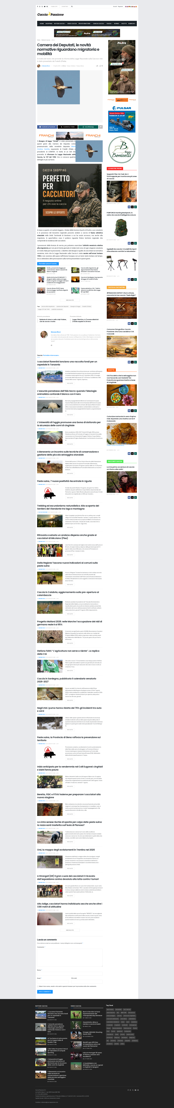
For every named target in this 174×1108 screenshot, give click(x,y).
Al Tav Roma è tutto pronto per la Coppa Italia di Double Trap (57, 1040)
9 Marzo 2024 (87, 1026)
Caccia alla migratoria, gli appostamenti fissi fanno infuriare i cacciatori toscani (90, 269)
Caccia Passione (42, 512)
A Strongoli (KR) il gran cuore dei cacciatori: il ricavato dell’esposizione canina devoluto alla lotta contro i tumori (68, 878)
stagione (132, 1037)
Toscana (120, 1040)
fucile (113, 1031)
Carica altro (70, 300)
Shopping (48, 23)
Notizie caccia (59, 23)
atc (118, 1012)
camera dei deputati (62, 306)
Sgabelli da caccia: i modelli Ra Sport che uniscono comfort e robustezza (121, 250)
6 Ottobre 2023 (88, 1048)
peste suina (130, 1034)
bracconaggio (111, 1015)
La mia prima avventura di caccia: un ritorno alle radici (120, 468)
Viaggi (109, 23)
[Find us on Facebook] (37, 6)
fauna (108, 1028)
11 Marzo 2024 (87, 1018)
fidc (108, 1031)
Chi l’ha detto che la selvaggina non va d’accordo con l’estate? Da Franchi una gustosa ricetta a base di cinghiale (121, 379)
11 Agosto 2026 (51, 801)
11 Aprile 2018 (56, 66)
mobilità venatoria (57, 309)
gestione (119, 1031)
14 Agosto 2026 (51, 569)
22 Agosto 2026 (51, 368)
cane (122, 1022)
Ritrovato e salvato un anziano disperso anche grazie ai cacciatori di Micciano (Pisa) (67, 537)
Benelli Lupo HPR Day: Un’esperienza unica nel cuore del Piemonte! (91, 1044)
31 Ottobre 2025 (86, 281)
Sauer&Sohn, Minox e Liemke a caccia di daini (92, 1023)
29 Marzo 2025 (85, 294)
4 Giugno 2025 (111, 494)
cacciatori (124, 1019)
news (116, 1034)
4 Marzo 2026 (111, 358)
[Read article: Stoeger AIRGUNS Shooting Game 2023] (76, 1035)
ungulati (127, 1040)
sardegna (124, 1037)
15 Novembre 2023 (88, 1036)
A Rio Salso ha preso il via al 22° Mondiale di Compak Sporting (58, 1051)
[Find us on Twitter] (42, 6)
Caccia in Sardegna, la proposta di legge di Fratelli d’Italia (92, 278)
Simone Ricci (46, 66)
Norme (116, 23)
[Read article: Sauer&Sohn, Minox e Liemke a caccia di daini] (76, 1025)
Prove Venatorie (84, 23)
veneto (116, 1044)
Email (39, 978)
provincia (109, 1037)
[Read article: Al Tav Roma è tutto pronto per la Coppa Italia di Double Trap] (40, 1041)
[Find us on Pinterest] (47, 6)
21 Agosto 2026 (51, 397)
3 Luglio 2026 (111, 407)
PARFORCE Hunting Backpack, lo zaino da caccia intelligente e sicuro (121, 214)
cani (128, 1022)
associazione (111, 1012)
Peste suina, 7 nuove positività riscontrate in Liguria (64, 481)
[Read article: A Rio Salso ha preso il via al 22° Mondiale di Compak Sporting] (40, 1052)
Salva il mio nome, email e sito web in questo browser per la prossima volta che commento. (68, 986)
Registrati (120, 6)
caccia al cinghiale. (129, 1015)
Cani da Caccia (98, 23)
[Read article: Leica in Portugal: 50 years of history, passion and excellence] (76, 1056)
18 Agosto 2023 (88, 1069)
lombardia (127, 1031)
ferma (135, 1028)
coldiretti (124, 1025)
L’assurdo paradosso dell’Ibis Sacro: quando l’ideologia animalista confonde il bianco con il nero (67, 392)
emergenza (133, 1025)
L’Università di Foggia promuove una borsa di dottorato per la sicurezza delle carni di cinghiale (69, 424)
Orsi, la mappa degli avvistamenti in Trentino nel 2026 (66, 849)
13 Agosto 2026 (51, 628)
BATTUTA (123, 1012)
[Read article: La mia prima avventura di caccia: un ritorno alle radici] (122, 482)
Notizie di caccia (46, 40)
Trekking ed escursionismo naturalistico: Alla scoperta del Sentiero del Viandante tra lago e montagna (68, 507)
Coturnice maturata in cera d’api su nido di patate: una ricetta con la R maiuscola (121, 418)
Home (42, 23)
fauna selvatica (117, 1028)
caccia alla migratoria (48, 306)
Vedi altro (71, 383)
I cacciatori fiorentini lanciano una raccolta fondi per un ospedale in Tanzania (58, 1014)
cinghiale (109, 1025)
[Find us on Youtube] (44, 6)
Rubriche (131, 23)
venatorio (109, 1044)
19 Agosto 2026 (51, 429)
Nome (39, 970)
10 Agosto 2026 (51, 882)
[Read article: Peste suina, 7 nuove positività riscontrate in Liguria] (50, 493)
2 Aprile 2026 (111, 320)
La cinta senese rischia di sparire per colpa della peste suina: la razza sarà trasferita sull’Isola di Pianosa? (69, 824)
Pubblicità (54, 6)
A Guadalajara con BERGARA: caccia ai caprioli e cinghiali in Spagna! (93, 1065)
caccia (119, 1015)
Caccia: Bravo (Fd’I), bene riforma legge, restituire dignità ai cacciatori (57, 290)
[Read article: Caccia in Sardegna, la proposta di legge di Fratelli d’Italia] (75, 279)
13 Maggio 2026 (51, 285)
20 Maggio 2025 (51, 294)
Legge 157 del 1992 (44, 309)
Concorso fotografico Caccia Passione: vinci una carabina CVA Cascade (120, 331)
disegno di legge (75, 306)
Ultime (53, 40)
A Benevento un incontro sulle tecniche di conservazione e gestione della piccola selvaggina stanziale (68, 453)
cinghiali (117, 1025)
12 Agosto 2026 (51, 714)
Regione (117, 1037)
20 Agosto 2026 (112, 276)
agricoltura (110, 1009)
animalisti (118, 1009)
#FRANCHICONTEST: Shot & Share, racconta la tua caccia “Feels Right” (121, 294)
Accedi (115, 6)
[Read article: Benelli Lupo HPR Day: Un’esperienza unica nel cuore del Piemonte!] (76, 1045)
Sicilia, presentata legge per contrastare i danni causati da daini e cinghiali (57, 269)
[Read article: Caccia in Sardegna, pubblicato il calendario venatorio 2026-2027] (50, 693)
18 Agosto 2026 (51, 484)
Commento (41, 947)
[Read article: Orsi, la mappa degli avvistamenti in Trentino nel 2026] (50, 862)
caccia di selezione (112, 1019)
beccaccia (132, 1012)
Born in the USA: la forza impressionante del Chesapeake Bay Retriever (92, 1013)
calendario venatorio (113, 1022)
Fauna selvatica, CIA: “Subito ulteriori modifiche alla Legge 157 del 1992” (90, 290)
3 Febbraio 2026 (112, 450)
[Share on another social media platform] (101, 127)
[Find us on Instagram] (39, 6)
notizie (122, 1034)
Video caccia (72, 23)
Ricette (124, 23)
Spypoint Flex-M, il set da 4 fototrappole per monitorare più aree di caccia (122, 176)
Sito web (74, 978)
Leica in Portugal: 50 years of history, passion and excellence (92, 1054)
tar (107, 1040)
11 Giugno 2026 (86, 274)
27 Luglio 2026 (51, 274)
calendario (132, 1019)
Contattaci (65, 6)
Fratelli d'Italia (86, 306)
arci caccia (127, 1009)
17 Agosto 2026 (53, 512)
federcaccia (127, 1028)
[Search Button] (71, 6)
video (122, 1044)
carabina (134, 1022)
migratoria (110, 1034)
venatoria (134, 1040)
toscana (113, 1040)
